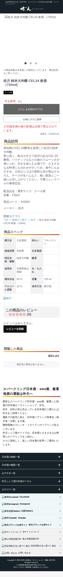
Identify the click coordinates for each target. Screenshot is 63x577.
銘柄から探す (19, 219)
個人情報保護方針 (30, 539)
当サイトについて (30, 532)
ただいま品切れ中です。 (31, 109)
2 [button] (31, 64)
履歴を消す (53, 355)
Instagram (24, 504)
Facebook (24, 497)
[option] (31, 38)
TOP (6, 219)
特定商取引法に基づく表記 (43, 546)
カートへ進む (44, 293)
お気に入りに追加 (32, 119)
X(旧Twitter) (26, 511)
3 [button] (36, 64)
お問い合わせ (24, 553)
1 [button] (26, 64)
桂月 (33, 219)
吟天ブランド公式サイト (40, 525)
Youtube (21, 518)
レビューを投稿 (15, 328)
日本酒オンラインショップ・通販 (36, 560)
